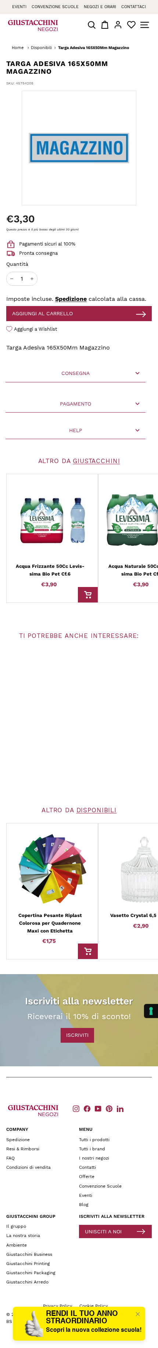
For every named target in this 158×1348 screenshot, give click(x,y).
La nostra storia (23, 1235)
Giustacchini (96, 461)
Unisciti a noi (103, 1231)
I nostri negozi (94, 1158)
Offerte (86, 1176)
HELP (75, 430)
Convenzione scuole (55, 6)
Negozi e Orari (100, 6)
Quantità (17, 264)
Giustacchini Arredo (27, 1282)
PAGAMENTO (75, 404)
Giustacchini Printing (28, 1263)
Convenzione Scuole (100, 1186)
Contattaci (133, 6)
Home (18, 47)
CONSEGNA (75, 373)
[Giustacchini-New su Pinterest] (109, 1108)
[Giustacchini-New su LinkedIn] (120, 1108)
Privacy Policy (57, 1306)
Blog (84, 1204)
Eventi (19, 6)
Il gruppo (16, 1226)
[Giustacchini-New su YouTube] (98, 1108)
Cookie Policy (93, 1306)
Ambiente (16, 1245)
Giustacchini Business (29, 1254)
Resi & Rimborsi (22, 1148)
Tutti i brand (92, 1148)
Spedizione (71, 298)
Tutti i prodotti (94, 1139)
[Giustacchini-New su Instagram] (76, 1108)
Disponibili (41, 47)
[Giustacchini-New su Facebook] (87, 1108)
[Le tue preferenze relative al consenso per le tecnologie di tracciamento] (151, 1011)
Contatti (87, 1167)
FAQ (10, 1158)
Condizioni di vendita (28, 1167)
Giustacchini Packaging (30, 1272)
